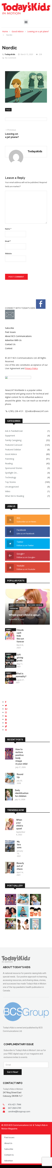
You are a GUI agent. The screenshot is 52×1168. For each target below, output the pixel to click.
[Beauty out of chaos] (9, 868)
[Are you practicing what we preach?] (23, 928)
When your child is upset (24, 614)
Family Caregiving (13, 440)
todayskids (10, 54)
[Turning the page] (35, 916)
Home (5, 31)
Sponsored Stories (13, 468)
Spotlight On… (11, 472)
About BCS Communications (18, 336)
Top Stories (10, 482)
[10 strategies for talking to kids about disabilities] (10, 928)
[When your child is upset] (9, 824)
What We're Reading (14, 496)
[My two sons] (10, 846)
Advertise (8, 1160)
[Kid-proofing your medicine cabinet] (35, 928)
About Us (8, 1143)
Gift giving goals (20, 658)
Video (7, 491)
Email (8, 241)
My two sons (19, 845)
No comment (10, 58)
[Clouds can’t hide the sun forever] (9, 635)
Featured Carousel (13, 444)
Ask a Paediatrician (14, 431)
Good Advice (18, 31)
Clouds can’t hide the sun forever (20, 636)
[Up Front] (23, 916)
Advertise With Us (13, 340)
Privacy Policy (31, 368)
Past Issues (10, 332)
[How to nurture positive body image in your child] (9, 754)
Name (8, 229)
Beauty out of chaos (20, 866)
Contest (8, 348)
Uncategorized (12, 486)
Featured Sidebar (13, 449)
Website (8, 253)
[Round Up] (9, 779)
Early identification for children (21, 793)
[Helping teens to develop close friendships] (10, 916)
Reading (9, 463)
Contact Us (10, 344)
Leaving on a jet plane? (38, 31)
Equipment (10, 435)
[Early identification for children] (9, 795)
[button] (26, 22)
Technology (10, 477)
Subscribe (9, 328)
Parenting (9, 458)
